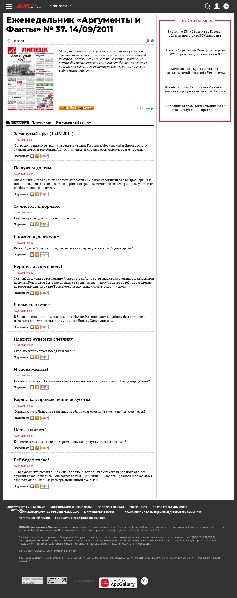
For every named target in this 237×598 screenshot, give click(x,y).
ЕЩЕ (44, 156)
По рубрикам (41, 122)
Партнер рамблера (83, 580)
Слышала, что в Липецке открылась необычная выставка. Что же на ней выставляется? (79, 411)
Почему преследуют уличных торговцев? (45, 218)
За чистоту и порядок (37, 206)
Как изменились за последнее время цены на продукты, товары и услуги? (70, 442)
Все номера (146, 108)
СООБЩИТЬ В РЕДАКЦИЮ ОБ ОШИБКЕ (80, 518)
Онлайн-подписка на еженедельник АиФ (49, 512)
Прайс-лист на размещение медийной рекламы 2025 (163, 512)
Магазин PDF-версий (99, 512)
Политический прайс (34, 518)
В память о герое (32, 304)
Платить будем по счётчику (43, 339)
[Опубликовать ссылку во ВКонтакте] (32, 156)
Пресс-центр (138, 507)
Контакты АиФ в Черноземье (71, 507)
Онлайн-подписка (77, 108)
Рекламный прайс (32, 507)
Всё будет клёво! (31, 460)
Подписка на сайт (111, 507)
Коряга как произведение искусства (52, 399)
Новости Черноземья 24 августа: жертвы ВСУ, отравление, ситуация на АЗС (195, 52)
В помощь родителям (37, 236)
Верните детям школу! (38, 266)
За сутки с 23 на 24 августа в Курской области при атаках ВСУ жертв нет (195, 33)
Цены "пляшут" (30, 429)
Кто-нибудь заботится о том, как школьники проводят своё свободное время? (73, 248)
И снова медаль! (31, 369)
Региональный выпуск (73, 122)
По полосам (18, 122)
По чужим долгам (32, 167)
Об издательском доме (170, 507)
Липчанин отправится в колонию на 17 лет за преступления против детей (195, 108)
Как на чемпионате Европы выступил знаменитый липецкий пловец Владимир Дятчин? (82, 381)
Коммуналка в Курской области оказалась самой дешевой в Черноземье (195, 70)
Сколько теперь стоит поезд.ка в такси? (44, 351)
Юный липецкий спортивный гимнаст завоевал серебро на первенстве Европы (195, 89)
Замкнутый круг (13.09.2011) (44, 133)
